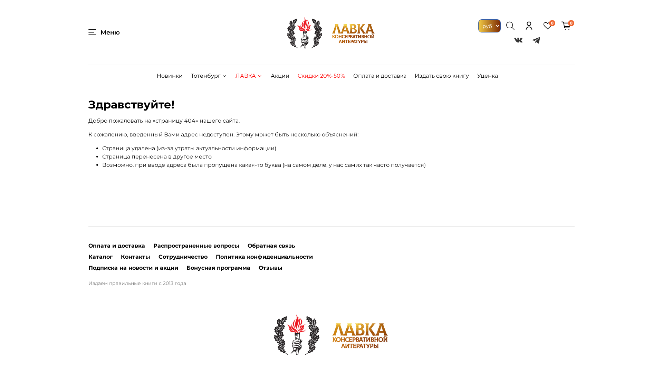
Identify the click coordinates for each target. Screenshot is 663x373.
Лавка (246, 76)
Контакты (135, 257)
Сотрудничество (183, 257)
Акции (280, 76)
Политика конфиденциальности (264, 257)
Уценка (487, 76)
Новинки (170, 76)
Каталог (100, 257)
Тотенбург (206, 76)
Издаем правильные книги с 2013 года (137, 283)
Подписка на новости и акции (133, 268)
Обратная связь (271, 245)
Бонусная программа (218, 268)
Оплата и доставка (379, 76)
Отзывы (270, 268)
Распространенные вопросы (196, 245)
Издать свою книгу (442, 76)
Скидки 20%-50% (321, 76)
